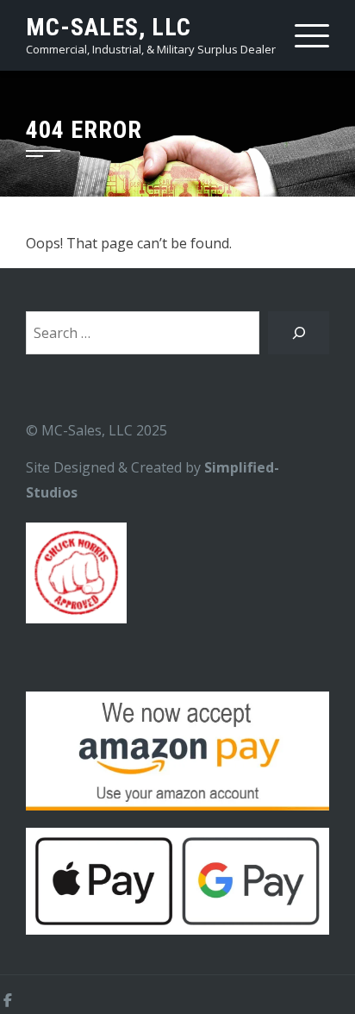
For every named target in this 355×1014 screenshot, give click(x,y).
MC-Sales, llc (108, 27)
